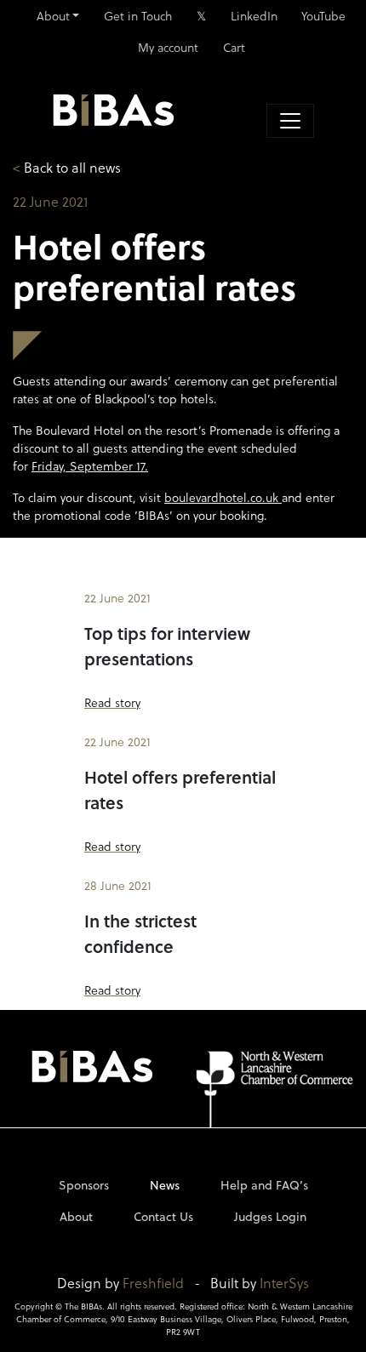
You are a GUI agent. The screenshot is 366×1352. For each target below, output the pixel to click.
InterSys (284, 1282)
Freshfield (153, 1282)
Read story (112, 702)
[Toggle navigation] (290, 121)
